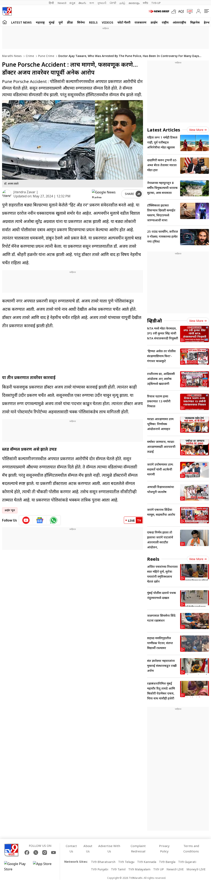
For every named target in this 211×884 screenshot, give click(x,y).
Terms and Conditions (191, 848)
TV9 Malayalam (139, 869)
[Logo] (7, 11)
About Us (87, 848)
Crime (29, 56)
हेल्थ (207, 22)
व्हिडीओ (154, 321)
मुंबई (51, 22)
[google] (106, 194)
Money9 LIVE (196, 869)
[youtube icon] (26, 520)
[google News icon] (40, 520)
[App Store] (45, 866)
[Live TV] (188, 11)
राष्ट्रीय (165, 22)
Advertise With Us (109, 848)
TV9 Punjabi (99, 869)
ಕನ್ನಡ (72, 3)
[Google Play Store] (16, 866)
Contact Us (71, 848)
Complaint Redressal (138, 848)
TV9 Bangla (167, 862)
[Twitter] (35, 852)
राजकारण (141, 22)
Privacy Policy (164, 848)
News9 (62, 3)
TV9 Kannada (146, 862)
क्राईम (154, 22)
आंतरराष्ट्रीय (179, 22)
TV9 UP (158, 869)
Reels (93, 22)
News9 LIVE (175, 869)
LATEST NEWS (21, 22)
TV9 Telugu (126, 862)
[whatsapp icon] (53, 520)
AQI (181, 11)
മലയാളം (134, 3)
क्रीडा (70, 22)
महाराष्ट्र (40, 22)
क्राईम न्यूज (10, 510)
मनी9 (145, 3)
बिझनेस (195, 22)
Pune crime (45, 56)
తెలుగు (82, 3)
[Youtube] (53, 852)
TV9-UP (156, 3)
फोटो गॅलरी (123, 22)
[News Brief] (159, 11)
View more (196, 130)
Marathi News (12, 56)
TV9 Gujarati (187, 862)
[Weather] (174, 11)
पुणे (61, 22)
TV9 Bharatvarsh (103, 862)
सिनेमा (81, 22)
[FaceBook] (27, 852)
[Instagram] (44, 852)
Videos (107, 22)
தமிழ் (122, 3)
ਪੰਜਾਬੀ (113, 3)
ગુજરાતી (101, 3)
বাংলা (91, 3)
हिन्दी (51, 3)
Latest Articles (163, 130)
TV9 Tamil (118, 869)
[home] (4, 22)
